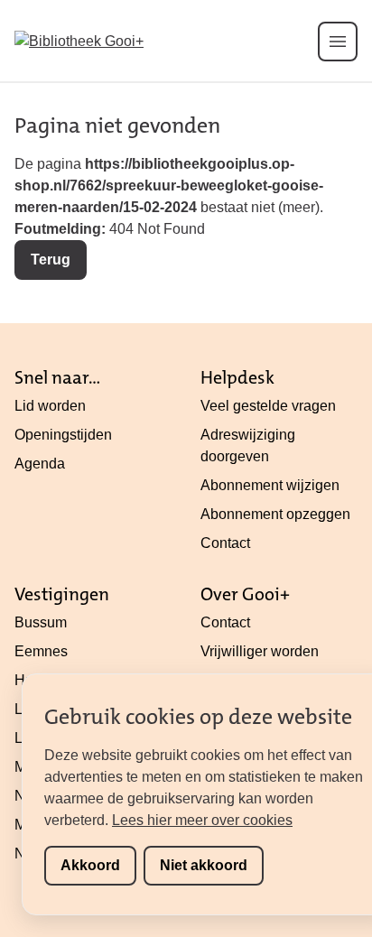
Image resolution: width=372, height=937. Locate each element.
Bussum (40, 622)
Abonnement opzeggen (275, 514)
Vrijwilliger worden (259, 651)
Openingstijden (63, 434)
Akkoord (90, 865)
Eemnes (41, 651)
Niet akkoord (203, 865)
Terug (50, 259)
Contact (225, 543)
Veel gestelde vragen (268, 405)
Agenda (39, 463)
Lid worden (50, 405)
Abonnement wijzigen (269, 485)
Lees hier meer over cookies (202, 820)
